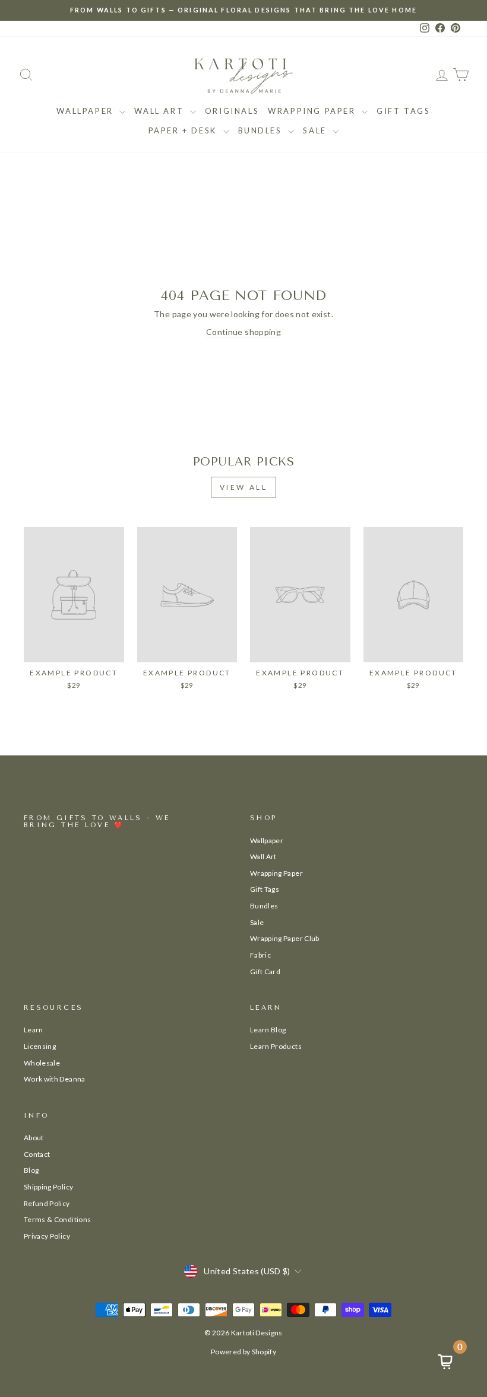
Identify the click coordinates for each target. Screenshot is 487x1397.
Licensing (40, 1046)
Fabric (260, 955)
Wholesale (42, 1062)
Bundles (262, 130)
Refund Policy (47, 1203)
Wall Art (160, 111)
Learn (33, 1029)
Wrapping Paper (313, 111)
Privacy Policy (47, 1236)
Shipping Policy (48, 1186)
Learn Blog (268, 1029)
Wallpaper (86, 111)
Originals (232, 111)
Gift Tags (403, 111)
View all (244, 487)
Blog (31, 1170)
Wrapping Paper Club (285, 938)
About (34, 1137)
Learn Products (276, 1046)
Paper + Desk (184, 130)
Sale (316, 130)
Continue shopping (243, 332)
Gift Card (265, 971)
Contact (37, 1154)
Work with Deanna (55, 1078)
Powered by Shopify (243, 1351)
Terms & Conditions (57, 1219)
